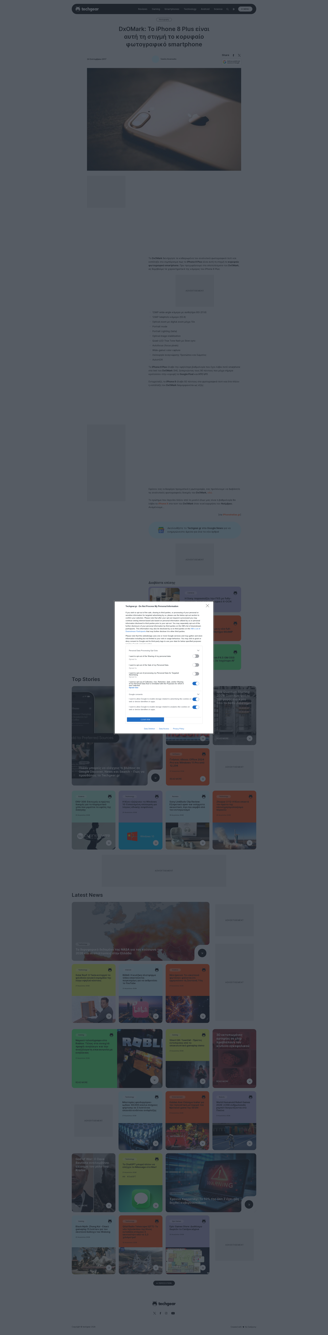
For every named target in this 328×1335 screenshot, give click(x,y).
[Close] (208, 606)
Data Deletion (149, 729)
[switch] (195, 656)
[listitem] (164, 650)
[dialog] (164, 667)
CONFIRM (145, 720)
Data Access (164, 729)
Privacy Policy (178, 729)
